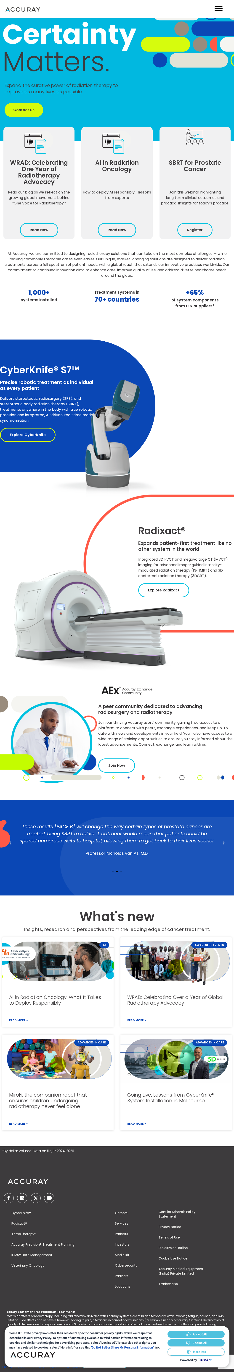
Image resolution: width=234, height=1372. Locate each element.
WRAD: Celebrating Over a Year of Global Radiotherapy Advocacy (175, 1000)
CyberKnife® (21, 1213)
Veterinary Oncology (27, 1265)
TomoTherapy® (23, 1234)
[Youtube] (49, 1198)
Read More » (18, 1020)
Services (121, 1223)
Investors (122, 1244)
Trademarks (168, 1284)
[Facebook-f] (9, 1198)
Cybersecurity (126, 1265)
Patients (121, 1234)
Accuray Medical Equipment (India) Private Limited (181, 1271)
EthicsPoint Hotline (173, 1248)
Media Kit (122, 1255)
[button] (10, 843)
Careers (121, 1213)
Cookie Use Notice (173, 1258)
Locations (122, 1286)
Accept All (200, 1334)
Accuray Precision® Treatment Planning (42, 1244)
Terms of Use (169, 1237)
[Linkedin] (22, 1198)
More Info (199, 1352)
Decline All (200, 1343)
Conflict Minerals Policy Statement (177, 1214)
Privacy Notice (170, 1227)
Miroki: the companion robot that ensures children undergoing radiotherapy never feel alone (48, 1101)
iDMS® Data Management (31, 1255)
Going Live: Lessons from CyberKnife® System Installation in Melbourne (170, 1098)
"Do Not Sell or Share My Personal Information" (122, 1347)
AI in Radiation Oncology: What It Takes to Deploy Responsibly (55, 1000)
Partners (121, 1276)
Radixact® (19, 1223)
